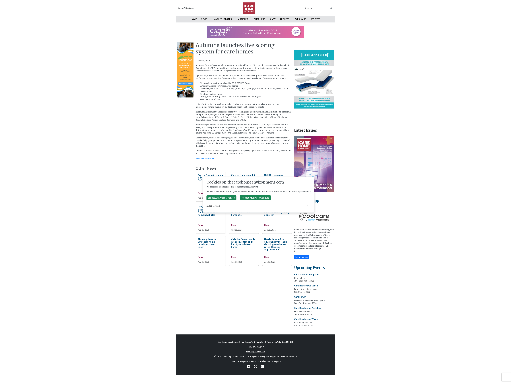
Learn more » (301, 257)
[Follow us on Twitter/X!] (255, 366)
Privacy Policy (244, 361)
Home (194, 19)
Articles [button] (243, 19)
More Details (213, 206)
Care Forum (300, 296)
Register (189, 8)
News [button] (204, 19)
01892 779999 (257, 347)
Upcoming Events (309, 267)
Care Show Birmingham (306, 274)
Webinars (300, 19)
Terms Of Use (257, 361)
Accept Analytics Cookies (255, 197)
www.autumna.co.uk (205, 158)
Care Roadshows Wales (306, 319)
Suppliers (259, 19)
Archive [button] (284, 19)
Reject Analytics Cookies (221, 197)
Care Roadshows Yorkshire (307, 308)
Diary (272, 19)
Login (181, 8)
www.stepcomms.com (255, 352)
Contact (233, 361)
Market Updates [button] (222, 19)
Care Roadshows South (306, 285)
